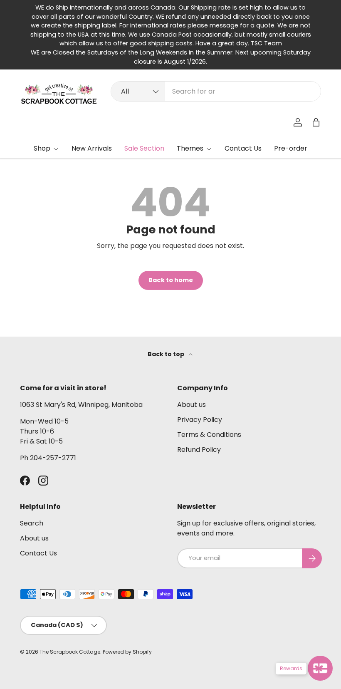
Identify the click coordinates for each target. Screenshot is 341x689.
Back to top (166, 354)
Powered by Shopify (127, 651)
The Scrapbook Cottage (70, 651)
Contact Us (243, 148)
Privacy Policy (199, 419)
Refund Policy (199, 449)
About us (191, 404)
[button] (316, 122)
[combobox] (216, 91)
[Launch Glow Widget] (320, 668)
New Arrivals (92, 148)
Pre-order (290, 148)
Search (31, 523)
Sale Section (144, 148)
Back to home (170, 280)
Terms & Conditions (209, 434)
